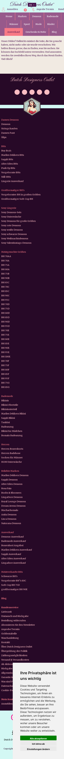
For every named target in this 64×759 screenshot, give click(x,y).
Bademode (52, 16)
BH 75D (5, 308)
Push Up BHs (8, 168)
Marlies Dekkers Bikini (13, 413)
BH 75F (5, 365)
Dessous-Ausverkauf (12, 536)
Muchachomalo (9, 510)
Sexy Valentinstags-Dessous (16, 242)
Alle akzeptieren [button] (38, 738)
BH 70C (5, 286)
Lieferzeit (6, 611)
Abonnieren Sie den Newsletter (18, 624)
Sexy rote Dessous (11, 225)
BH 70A (5, 260)
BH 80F (5, 369)
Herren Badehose (10, 453)
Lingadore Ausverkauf (13, 562)
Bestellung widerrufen (13, 620)
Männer (13, 24)
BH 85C (5, 291)
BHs (3, 146)
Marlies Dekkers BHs (12, 155)
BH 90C (5, 295)
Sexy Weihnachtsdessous (14, 238)
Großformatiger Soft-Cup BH (17, 199)
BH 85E (5, 343)
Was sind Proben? (10, 681)
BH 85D (5, 317)
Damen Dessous (10, 119)
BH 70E (5, 330)
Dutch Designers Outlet (32, 80)
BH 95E (5, 352)
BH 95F (5, 378)
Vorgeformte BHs (10, 172)
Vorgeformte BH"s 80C (13, 580)
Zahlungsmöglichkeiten (14, 655)
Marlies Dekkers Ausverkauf (16, 549)
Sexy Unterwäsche (11, 216)
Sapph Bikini (8, 418)
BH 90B (5, 278)
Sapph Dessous (9, 479)
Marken (22, 16)
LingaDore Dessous (12, 497)
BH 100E (5, 356)
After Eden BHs (9, 163)
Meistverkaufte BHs (12, 571)
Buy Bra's (6, 150)
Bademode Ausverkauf (13, 541)
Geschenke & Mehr (35, 32)
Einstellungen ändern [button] (38, 749)
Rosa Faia (6, 488)
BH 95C (5, 299)
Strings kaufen (9, 128)
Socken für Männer (12, 457)
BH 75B (5, 273)
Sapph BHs (7, 159)
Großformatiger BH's (12, 190)
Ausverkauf (13, 32)
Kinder (51, 24)
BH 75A (5, 265)
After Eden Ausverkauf (13, 558)
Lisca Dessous (8, 519)
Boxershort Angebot (12, 545)
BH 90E (5, 347)
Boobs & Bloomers (11, 492)
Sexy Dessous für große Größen (18, 221)
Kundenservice (9, 607)
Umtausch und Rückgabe (14, 616)
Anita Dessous (8, 514)
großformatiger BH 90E (14, 589)
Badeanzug (7, 426)
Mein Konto (7, 699)
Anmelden (12, 9)
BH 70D (5, 304)
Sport (27, 24)
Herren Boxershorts (12, 448)
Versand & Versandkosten (15, 659)
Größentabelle (9, 633)
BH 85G (5, 387)
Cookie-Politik (9, 690)
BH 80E (5, 339)
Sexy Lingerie (8, 208)
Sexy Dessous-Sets (11, 212)
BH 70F (5, 361)
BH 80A (5, 269)
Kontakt (5, 642)
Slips (3, 137)
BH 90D (5, 321)
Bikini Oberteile (9, 404)
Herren (5, 444)
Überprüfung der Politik (14, 651)
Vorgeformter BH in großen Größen (21, 194)
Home (9, 16)
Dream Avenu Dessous (13, 505)
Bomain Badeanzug (12, 435)
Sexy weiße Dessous (12, 229)
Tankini (5, 422)
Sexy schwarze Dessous (14, 234)
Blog (54, 32)
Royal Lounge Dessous (13, 501)
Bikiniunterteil (9, 409)
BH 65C (5, 282)
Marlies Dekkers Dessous (14, 475)
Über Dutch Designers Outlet (16, 646)
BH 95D (5, 326)
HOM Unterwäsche (11, 462)
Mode (38, 24)
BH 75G (5, 382)
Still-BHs (6, 176)
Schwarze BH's (9, 576)
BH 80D (5, 313)
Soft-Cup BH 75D (10, 585)
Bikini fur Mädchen (11, 431)
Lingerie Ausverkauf (12, 181)
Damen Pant (8, 132)
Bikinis (5, 400)
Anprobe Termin (45, 9)
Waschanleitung (10, 638)
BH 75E (5, 334)
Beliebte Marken (10, 471)
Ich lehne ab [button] (38, 743)
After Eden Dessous (11, 484)
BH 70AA (6, 256)
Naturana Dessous (11, 523)
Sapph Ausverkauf (11, 554)
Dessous (36, 16)
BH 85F (5, 374)
